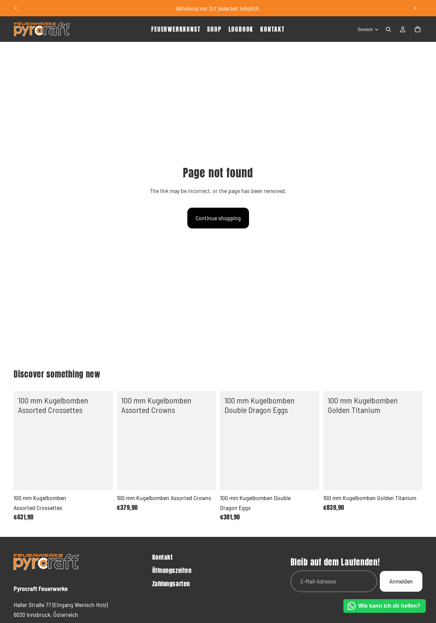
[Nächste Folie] (414, 8)
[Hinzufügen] (102, 480)
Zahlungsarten (171, 583)
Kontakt (162, 557)
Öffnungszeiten (172, 570)
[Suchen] (388, 29)
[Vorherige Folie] (16, 8)
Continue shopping (218, 218)
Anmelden (401, 581)
